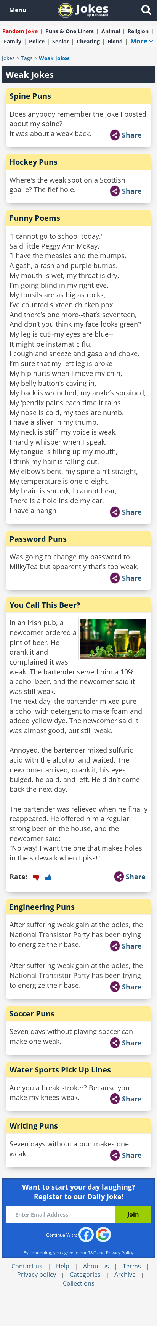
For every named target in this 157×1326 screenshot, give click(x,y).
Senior (60, 41)
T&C (92, 1252)
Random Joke (20, 31)
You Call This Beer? (45, 605)
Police (37, 41)
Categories (85, 1274)
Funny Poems (35, 218)
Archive (125, 1274)
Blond (115, 41)
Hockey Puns (34, 162)
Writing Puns (34, 1126)
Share (132, 135)
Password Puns (38, 539)
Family (12, 41)
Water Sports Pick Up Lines (60, 1069)
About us (96, 1266)
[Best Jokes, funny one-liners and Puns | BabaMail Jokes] (83, 9)
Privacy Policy (119, 1252)
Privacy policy (36, 1274)
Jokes (8, 58)
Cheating (88, 41)
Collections (79, 1283)
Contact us (26, 1266)
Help (62, 1266)
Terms (132, 1266)
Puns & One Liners (69, 31)
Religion (138, 31)
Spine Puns (30, 96)
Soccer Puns (32, 1013)
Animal (110, 31)
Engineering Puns (42, 907)
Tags (27, 58)
